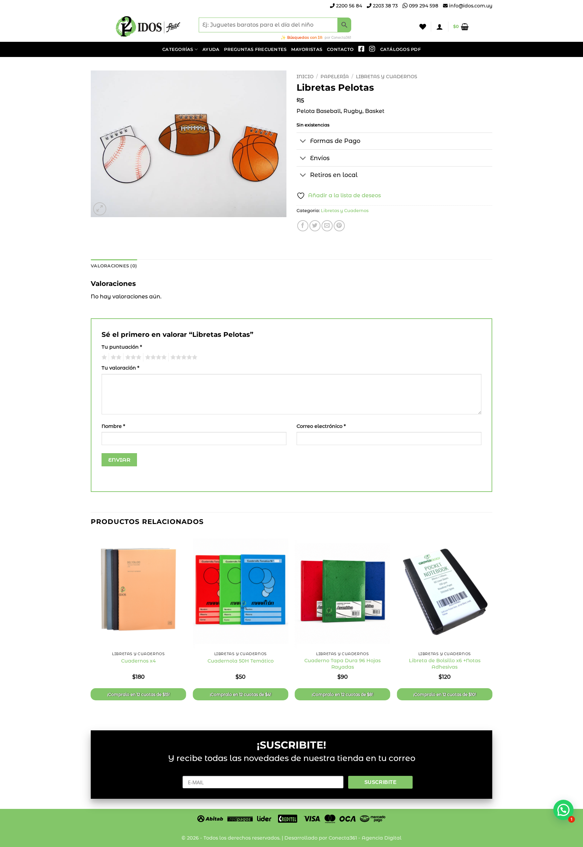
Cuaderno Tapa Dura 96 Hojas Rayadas (342, 664)
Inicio (305, 76)
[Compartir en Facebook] (302, 225)
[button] (439, 26)
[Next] (492, 626)
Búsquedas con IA (305, 37)
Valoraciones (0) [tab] (114, 265)
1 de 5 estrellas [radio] (103, 357)
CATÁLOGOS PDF (400, 49)
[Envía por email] (327, 225)
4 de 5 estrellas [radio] (155, 357)
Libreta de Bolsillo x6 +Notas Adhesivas (444, 664)
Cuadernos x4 (138, 661)
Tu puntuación (122, 347)
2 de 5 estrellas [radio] (115, 357)
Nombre (113, 426)
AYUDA (210, 49)
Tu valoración (120, 368)
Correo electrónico (321, 426)
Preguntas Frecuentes (255, 49)
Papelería (335, 76)
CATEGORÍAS (177, 49)
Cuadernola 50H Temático (240, 661)
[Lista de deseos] (422, 26)
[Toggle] (303, 142)
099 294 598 (423, 6)
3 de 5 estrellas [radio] (132, 357)
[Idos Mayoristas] (148, 27)
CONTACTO (340, 49)
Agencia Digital (381, 838)
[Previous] (91, 626)
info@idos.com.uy (470, 6)
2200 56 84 (348, 6)
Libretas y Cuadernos (386, 76)
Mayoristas (306, 49)
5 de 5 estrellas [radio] (182, 357)
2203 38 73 (384, 6)
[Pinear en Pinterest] (339, 225)
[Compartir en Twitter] (315, 225)
